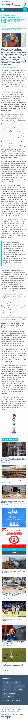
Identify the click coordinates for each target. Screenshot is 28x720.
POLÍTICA (17, 707)
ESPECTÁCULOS (12, 711)
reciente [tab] (14, 552)
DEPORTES (3, 709)
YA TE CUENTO (4, 707)
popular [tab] (14, 549)
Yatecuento (7, 670)
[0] (14, 415)
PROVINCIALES (11, 709)
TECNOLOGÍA (20, 711)
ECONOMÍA (18, 709)
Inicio (2, 26)
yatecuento (7, 5)
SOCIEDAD (11, 707)
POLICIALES (4, 711)
